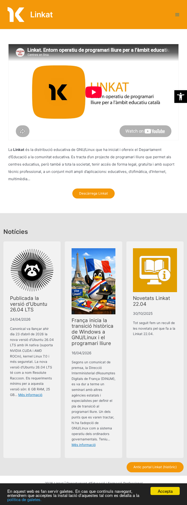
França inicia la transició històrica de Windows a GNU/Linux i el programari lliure (92, 331)
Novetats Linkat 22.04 (151, 301)
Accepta (165, 491)
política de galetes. (24, 499)
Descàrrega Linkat (93, 193)
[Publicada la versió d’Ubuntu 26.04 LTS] (32, 270)
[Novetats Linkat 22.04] (155, 270)
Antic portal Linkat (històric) (155, 467)
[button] (180, 96)
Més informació (30, 395)
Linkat (41, 14)
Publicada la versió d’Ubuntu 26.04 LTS (28, 304)
